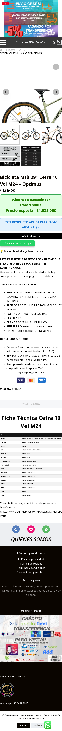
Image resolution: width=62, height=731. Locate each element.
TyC (36, 227)
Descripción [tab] (31, 404)
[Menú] (3, 42)
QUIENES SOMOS (31, 539)
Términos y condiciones (31, 568)
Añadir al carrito (31, 235)
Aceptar (23, 725)
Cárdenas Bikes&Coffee (31, 42)
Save (6, 4)
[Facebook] (16, 529)
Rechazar (38, 725)
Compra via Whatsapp (19, 243)
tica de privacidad (33, 559)
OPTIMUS (17, 389)
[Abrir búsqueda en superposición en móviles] (53, 42)
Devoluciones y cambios (31, 572)
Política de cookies (31, 563)
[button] (31, 243)
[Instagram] (31, 529)
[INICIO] (1, 50)
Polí (20, 559)
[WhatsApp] (46, 529)
